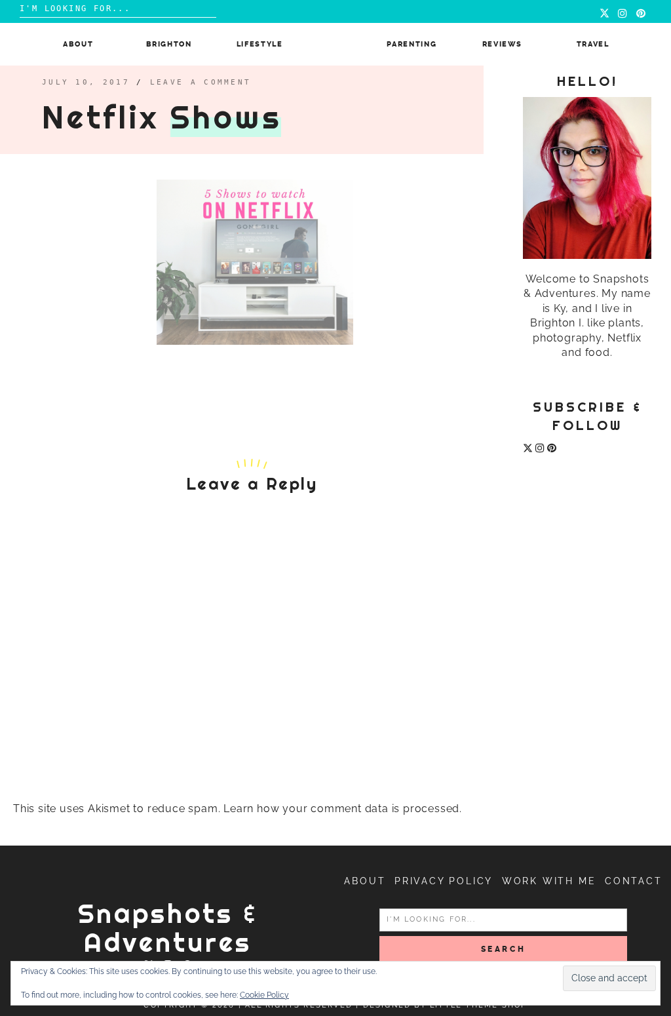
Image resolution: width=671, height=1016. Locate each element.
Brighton (169, 44)
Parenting (412, 44)
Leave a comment (201, 82)
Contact (633, 881)
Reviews (502, 44)
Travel (593, 44)
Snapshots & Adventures (168, 928)
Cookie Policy (264, 995)
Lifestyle (260, 44)
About (78, 44)
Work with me (549, 881)
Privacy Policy (443, 881)
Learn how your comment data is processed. (342, 808)
